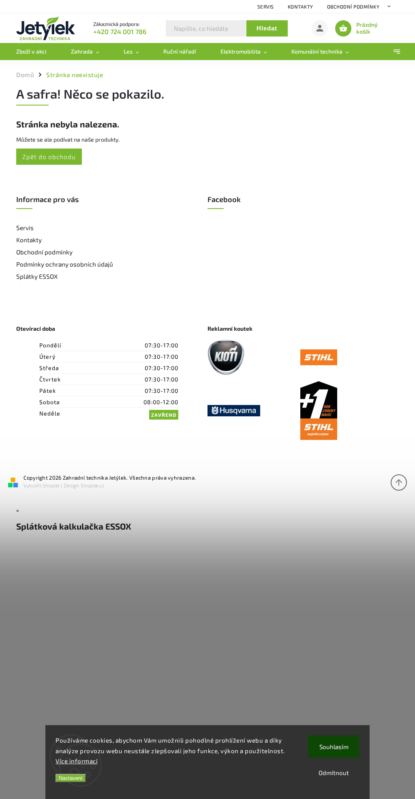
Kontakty (300, 6)
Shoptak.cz (92, 485)
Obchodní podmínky (353, 6)
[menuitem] (37, 51)
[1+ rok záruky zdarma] (346, 411)
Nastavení (71, 778)
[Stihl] (346, 358)
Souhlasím (334, 746)
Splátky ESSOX (37, 276)
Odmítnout (334, 772)
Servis (265, 6)
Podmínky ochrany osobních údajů (64, 264)
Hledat (267, 28)
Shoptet (51, 485)
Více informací (77, 761)
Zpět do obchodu (49, 156)
